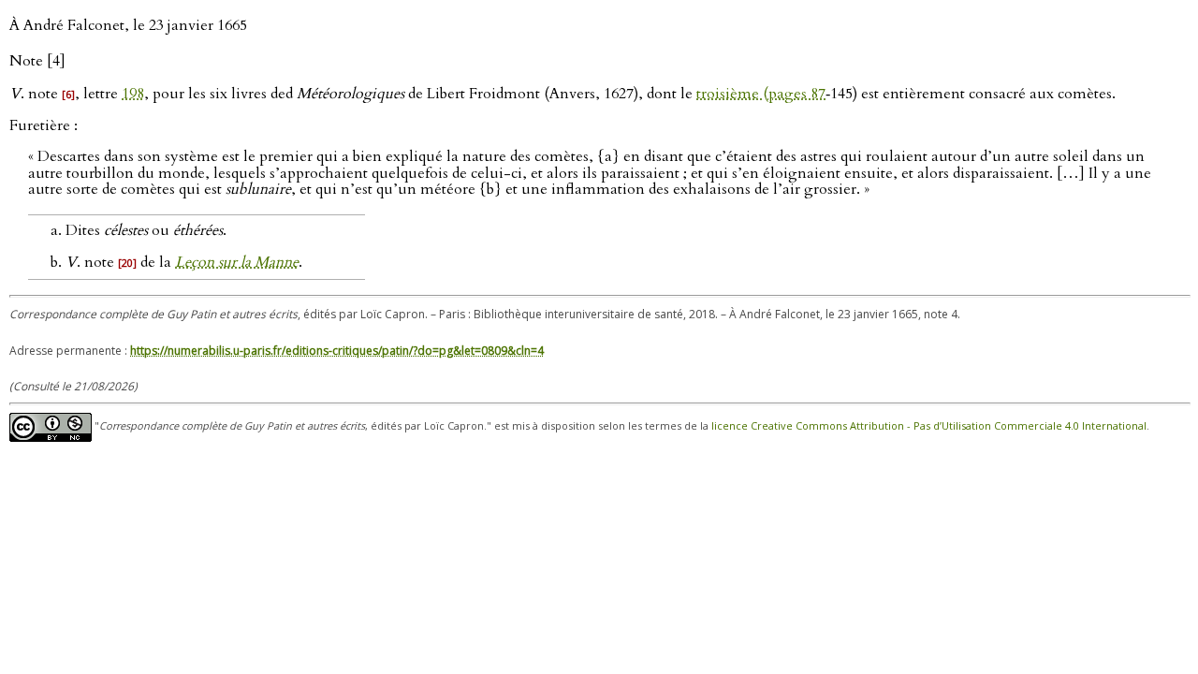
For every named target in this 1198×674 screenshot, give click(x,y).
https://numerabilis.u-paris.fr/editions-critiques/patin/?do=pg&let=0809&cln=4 (337, 351)
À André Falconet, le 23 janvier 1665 (128, 25)
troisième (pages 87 (760, 93)
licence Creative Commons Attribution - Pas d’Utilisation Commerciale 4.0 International (929, 426)
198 (133, 93)
